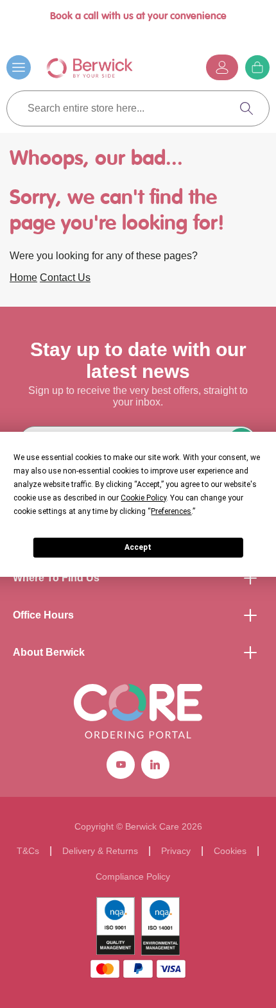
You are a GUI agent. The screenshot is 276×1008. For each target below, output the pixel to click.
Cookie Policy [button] (143, 497)
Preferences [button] (171, 511)
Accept (138, 547)
